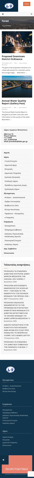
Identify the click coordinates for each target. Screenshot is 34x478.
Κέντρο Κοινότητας (12, 209)
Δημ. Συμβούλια (10, 249)
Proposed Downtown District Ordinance (13, 57)
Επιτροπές (9, 169)
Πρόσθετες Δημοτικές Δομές (16, 185)
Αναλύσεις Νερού (11, 244)
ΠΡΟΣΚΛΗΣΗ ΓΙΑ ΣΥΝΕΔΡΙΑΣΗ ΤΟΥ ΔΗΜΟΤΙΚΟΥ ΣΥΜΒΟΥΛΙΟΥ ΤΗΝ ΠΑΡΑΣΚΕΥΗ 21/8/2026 (16, 344)
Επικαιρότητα (10, 226)
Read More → (22, 73)
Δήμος (6, 157)
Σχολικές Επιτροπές (12, 177)
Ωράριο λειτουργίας (12, 201)
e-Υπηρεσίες (9, 217)
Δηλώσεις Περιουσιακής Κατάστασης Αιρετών (14, 235)
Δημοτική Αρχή (11, 165)
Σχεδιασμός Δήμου (12, 189)
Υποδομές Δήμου (11, 181)
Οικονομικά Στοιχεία (13, 240)
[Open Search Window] (31, 14)
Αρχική (6, 153)
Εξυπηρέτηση (9, 193)
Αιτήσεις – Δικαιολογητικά (15, 197)
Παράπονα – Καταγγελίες (14, 213)
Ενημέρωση (8, 222)
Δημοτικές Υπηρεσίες (13, 173)
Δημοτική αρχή (8, 437)
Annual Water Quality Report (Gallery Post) (14, 102)
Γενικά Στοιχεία (11, 161)
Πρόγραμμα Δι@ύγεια (13, 230)
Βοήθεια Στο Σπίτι (12, 205)
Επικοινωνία (9, 253)
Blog (15, 63)
